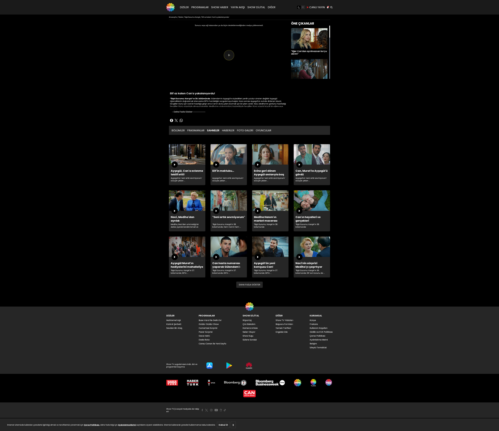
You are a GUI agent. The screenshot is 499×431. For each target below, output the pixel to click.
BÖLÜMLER (178, 130)
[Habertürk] (172, 383)
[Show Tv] (170, 7)
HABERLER (228, 130)
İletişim (313, 343)
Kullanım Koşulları (318, 328)
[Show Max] (329, 382)
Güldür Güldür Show (209, 324)
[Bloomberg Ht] (235, 383)
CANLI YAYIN (317, 7)
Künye (313, 320)
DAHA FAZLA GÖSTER (249, 284)
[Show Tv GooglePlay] (229, 365)
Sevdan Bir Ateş (174, 328)
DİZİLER (184, 7)
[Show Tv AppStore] (209, 365)
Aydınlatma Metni (127, 425)
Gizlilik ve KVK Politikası (321, 331)
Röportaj (247, 320)
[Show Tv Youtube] (216, 410)
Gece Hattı (204, 335)
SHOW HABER (219, 7)
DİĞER (271, 7)
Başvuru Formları (284, 324)
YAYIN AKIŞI (238, 7)
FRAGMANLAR (195, 130)
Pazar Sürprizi (205, 331)
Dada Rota (204, 339)
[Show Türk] (313, 382)
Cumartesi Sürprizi (208, 328)
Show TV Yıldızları (284, 320)
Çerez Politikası (91, 425)
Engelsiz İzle (282, 331)
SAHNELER (213, 130)
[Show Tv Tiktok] (225, 410)
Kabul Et (223, 424)
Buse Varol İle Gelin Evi (210, 320)
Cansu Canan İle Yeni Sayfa (212, 343)
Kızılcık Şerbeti (173, 324)
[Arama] (331, 7)
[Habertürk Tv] (192, 383)
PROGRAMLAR (200, 7)
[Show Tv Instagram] (211, 410)
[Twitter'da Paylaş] (176, 120)
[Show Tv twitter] (206, 410)
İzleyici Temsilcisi (318, 347)
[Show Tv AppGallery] (249, 365)
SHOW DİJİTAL (256, 7)
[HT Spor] (211, 383)
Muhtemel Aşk (173, 320)
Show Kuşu (248, 335)
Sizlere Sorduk (250, 339)
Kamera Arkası (250, 328)
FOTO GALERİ (245, 130)
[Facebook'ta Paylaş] (171, 120)
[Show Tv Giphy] (221, 410)
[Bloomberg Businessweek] (270, 383)
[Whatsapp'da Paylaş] (181, 120)
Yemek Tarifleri (283, 328)
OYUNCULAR (263, 130)
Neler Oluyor (249, 331)
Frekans (314, 324)
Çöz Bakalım (249, 324)
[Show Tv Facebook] (202, 410)
